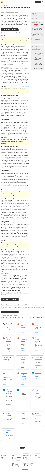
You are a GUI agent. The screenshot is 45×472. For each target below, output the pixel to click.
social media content (28, 463)
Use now (7, 329)
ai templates (26, 460)
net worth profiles (16, 466)
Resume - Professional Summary (38, 415)
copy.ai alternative (16, 451)
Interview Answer (7, 357)
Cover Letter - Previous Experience (9, 339)
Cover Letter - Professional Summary (24, 339)
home (2, 457)
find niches (14, 464)
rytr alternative (4, 451)
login (2, 458)
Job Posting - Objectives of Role (38, 359)
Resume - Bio (9, 413)
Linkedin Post (24, 390)
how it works (37, 457)
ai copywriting (26, 457)
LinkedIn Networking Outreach (9, 391)
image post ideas (27, 464)
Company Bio (9, 323)
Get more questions (25, 35)
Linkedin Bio (38, 373)
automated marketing (27, 462)
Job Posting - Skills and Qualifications (24, 375)
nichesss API (37, 458)
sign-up (2, 459)
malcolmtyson (25, 469)
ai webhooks (26, 466)
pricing (2, 460)
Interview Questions (4, 5)
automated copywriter (28, 465)
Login (38, 1)
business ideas (15, 465)
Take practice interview (9, 29)
